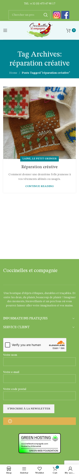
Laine (26, 158)
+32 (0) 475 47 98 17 (42, 3)
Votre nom (10, 354)
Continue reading (39, 186)
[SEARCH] (46, 15)
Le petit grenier (44, 158)
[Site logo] (39, 30)
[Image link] (57, 14)
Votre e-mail (11, 372)
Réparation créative (39, 167)
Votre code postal (14, 389)
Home (13, 72)
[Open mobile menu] (5, 30)
